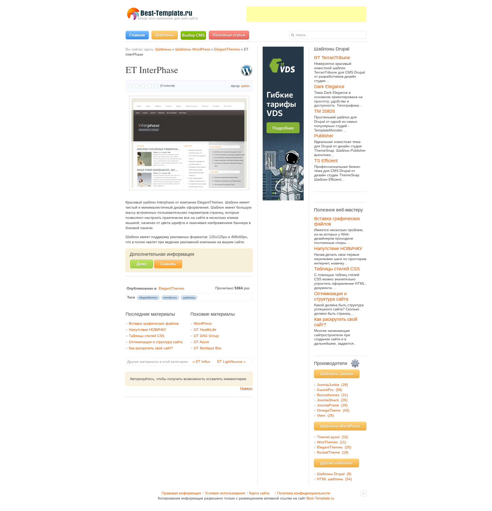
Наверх (246, 388)
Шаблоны (163, 49)
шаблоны (189, 297)
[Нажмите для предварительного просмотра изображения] (189, 189)
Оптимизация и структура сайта (155, 342)
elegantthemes (148, 297)
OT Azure (201, 342)
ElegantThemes (227, 49)
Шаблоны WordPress (192, 49)
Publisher (323, 135)
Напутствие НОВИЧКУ (147, 330)
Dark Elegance (329, 86)
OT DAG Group (206, 336)
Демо (142, 264)
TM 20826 (324, 111)
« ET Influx (202, 362)
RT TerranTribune (332, 57)
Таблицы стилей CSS (146, 336)
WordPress (203, 323)
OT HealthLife (205, 330)
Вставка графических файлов (154, 323)
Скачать (168, 264)
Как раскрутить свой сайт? (151, 348)
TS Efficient (326, 160)
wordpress (170, 297)
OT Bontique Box (207, 348)
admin (245, 86)
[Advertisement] (306, 14)
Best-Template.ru (320, 498)
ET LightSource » (231, 362)
